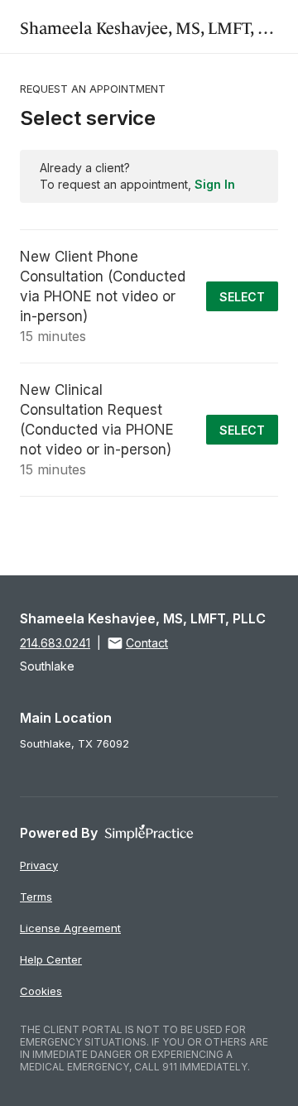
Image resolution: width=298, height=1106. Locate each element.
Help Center (51, 959)
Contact (147, 643)
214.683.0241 (55, 643)
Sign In (215, 184)
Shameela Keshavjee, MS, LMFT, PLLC (158, 26)
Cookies (41, 991)
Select (242, 297)
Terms (36, 896)
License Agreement (70, 928)
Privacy (39, 865)
